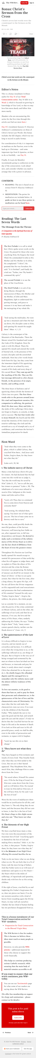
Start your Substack (13, 1049)
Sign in (32, 3)
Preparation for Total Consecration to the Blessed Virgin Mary (19, 927)
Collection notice (18, 1044)
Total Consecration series (14, 98)
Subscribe (24, 3)
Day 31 (12, 96)
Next (29, 1032)
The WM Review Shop (21, 67)
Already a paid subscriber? (18, 1023)
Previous (8, 1032)
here (23, 122)
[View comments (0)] (11, 34)
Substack (8, 1054)
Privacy (23, 1042)
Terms (29, 1042)
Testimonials (22, 983)
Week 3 (5, 102)
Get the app (28, 1049)
